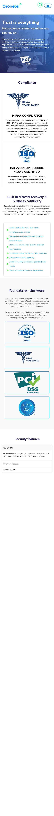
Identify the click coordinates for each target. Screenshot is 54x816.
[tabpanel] (27, 456)
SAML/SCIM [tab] (8, 448)
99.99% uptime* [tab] (9, 469)
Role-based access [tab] (11, 464)
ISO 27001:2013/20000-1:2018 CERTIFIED (27, 170)
